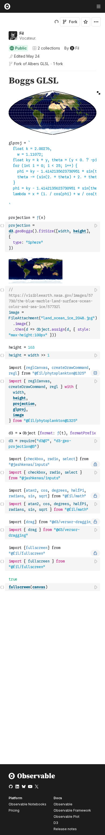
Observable (63, 804)
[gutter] (2, 81)
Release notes (65, 829)
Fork (73, 21)
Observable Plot (66, 817)
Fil (21, 33)
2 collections (49, 48)
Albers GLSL (38, 63)
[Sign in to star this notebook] (85, 21)
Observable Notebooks (27, 804)
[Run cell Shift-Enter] (96, 225)
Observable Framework (72, 810)
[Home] (32, 778)
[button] (2, 73)
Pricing (14, 810)
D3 (56, 823)
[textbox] (53, 237)
